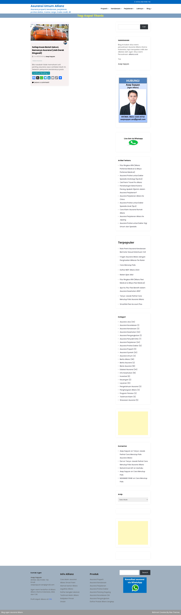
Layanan (123, 383)
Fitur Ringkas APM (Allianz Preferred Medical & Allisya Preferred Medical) (131, 168)
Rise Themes (174, 612)
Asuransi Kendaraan (128, 329)
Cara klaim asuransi (68, 579)
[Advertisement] (133, 423)
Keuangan (124, 380)
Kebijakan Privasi (67, 598)
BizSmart (156, 612)
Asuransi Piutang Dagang (100, 592)
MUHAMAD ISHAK (126, 478)
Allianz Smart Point (67, 582)
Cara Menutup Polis (128, 265)
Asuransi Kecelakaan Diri (100, 595)
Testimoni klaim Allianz (69, 595)
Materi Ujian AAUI (126, 275)
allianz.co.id (133, 54)
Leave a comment (41, 82)
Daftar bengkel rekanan (70, 592)
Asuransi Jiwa (125, 322)
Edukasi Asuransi (37, 61)
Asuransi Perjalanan (128, 342)
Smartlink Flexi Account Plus (131, 304)
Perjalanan (128, 8)
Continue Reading (40, 73)
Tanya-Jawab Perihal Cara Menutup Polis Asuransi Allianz (132, 454)
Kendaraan (115, 8)
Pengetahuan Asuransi (129, 386)
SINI (50, 599)
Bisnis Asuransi (126, 366)
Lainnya (140, 8)
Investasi (123, 376)
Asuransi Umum (126, 356)
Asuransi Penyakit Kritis (129, 339)
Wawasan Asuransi (127, 400)
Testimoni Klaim (126, 397)
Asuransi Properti (126, 349)
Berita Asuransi (126, 363)
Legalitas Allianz (66, 589)
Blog (148, 8)
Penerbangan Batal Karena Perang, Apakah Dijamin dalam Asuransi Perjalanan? (132, 189)
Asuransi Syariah (126, 352)
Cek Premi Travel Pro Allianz (131, 182)
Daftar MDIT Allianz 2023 (129, 270)
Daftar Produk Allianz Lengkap (102, 601)
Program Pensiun (127, 393)
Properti (104, 8)
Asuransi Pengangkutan (129, 335)
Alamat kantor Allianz (68, 586)
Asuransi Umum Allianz (47, 6)
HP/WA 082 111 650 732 (143, 2)
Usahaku (139, 468)
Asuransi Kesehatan (128, 332)
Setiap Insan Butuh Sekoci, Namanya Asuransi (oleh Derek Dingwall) (48, 50)
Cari (144, 27)
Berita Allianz (125, 359)
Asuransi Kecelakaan (128, 325)
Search (145, 572)
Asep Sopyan (125, 451)
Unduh (63, 601)
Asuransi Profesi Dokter (129, 346)
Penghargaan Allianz (128, 390)
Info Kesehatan (126, 373)
